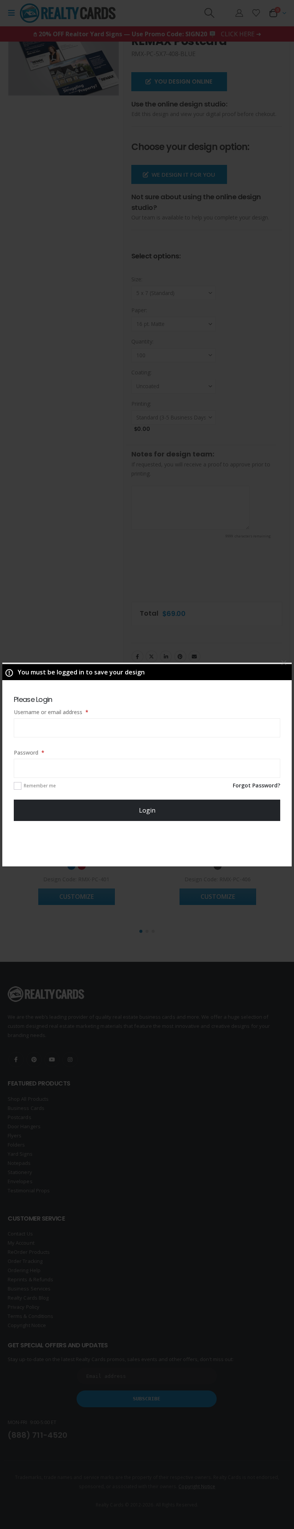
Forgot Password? (256, 785)
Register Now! (147, 844)
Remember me (40, 785)
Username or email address (62, 712)
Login (147, 810)
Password (40, 752)
